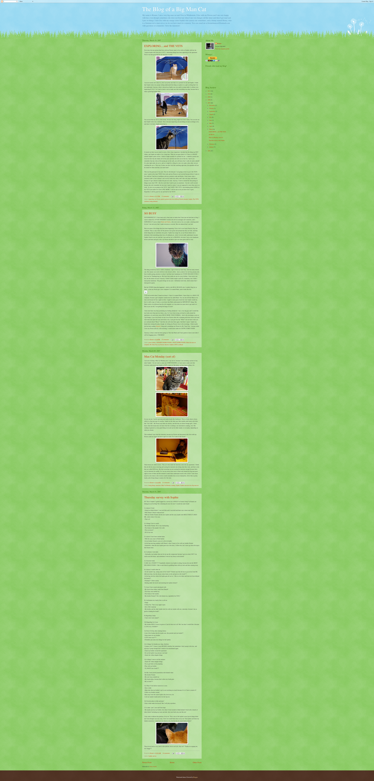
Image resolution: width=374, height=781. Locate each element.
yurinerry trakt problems (151, 201)
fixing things (151, 485)
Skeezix (167, 344)
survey (154, 756)
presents (186, 199)
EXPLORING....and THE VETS (163, 46)
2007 (209, 103)
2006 (209, 151)
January (211, 147)
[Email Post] (172, 196)
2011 (209, 91)
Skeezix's (158, 326)
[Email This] (176, 196)
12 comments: (165, 196)
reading (173, 485)
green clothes (152, 342)
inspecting (151, 199)
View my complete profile (222, 49)
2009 (209, 97)
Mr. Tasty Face (154, 344)
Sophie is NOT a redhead (176, 344)
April (211, 126)
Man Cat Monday (166, 485)
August (211, 114)
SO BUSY (150, 213)
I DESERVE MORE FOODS (164, 342)
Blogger (195, 777)
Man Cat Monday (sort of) (159, 356)
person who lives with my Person (174, 199)
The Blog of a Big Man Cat (174, 9)
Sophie (190, 199)
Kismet (219, 44)
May (210, 123)
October (211, 108)
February (212, 144)
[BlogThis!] (178, 196)
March (211, 129)
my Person (157, 199)
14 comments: (166, 753)
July (210, 117)
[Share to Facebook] (181, 196)
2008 (209, 100)
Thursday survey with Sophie (161, 497)
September (212, 111)
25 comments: (165, 339)
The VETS (196, 199)
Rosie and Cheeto (166, 222)
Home (172, 762)
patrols (163, 199)
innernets (158, 485)
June (210, 120)
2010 (209, 94)
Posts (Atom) (153, 766)
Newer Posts (147, 762)
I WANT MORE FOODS (179, 342)
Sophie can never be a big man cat (189, 485)
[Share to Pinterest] (183, 196)
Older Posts (197, 762)
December (212, 105)
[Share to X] (179, 196)
